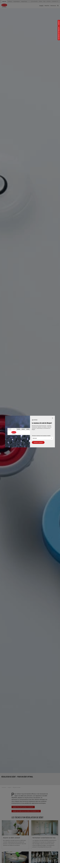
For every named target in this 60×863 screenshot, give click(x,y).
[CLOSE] (52, 418)
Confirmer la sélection (38, 442)
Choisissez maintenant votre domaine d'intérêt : (41, 435)
